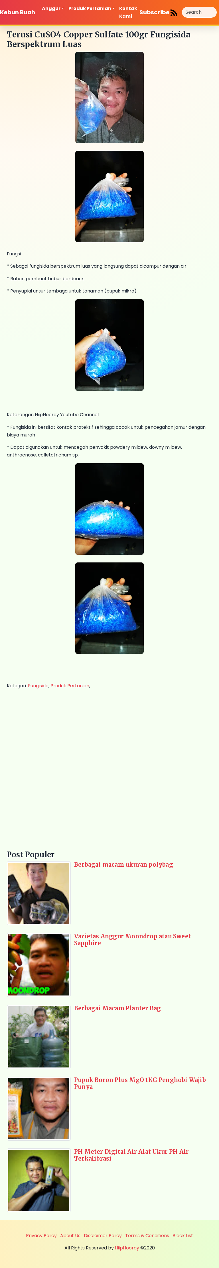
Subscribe (155, 12)
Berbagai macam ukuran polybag (123, 864)
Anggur (51, 8)
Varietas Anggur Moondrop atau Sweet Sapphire (132, 940)
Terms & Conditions (147, 1235)
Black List (183, 1235)
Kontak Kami (128, 12)
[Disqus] (109, 768)
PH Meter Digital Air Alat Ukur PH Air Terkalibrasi (131, 1155)
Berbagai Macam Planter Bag (117, 1008)
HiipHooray (127, 1248)
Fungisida (38, 685)
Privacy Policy (41, 1235)
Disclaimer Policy (103, 1235)
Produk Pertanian (89, 8)
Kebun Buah (17, 12)
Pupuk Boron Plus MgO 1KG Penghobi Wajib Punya (140, 1083)
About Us (70, 1235)
